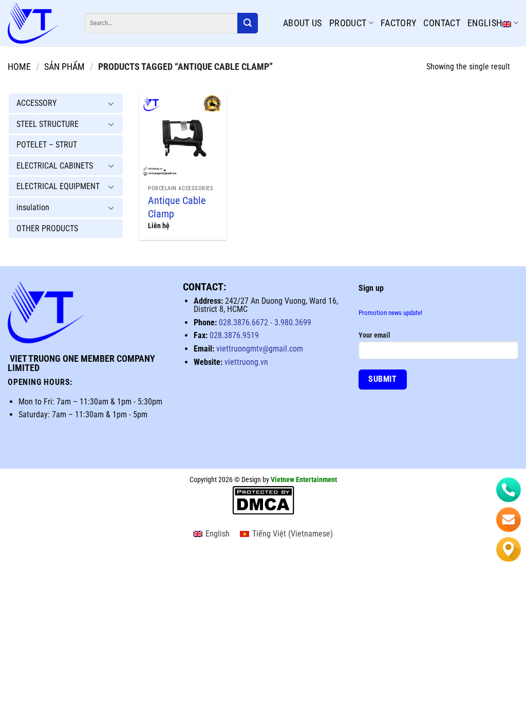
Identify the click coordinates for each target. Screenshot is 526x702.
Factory (399, 22)
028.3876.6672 (243, 322)
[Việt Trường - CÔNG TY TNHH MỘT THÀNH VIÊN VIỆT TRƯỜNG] (38, 23)
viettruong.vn (246, 362)
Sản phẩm (64, 66)
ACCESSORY (36, 103)
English (484, 22)
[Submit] (247, 23)
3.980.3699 (291, 322)
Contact (441, 22)
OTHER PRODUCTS (47, 228)
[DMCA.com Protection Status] (263, 500)
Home (19, 66)
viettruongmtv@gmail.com (259, 349)
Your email (374, 335)
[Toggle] (111, 103)
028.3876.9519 (234, 335)
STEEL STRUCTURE (47, 124)
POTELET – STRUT (46, 145)
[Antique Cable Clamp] (183, 136)
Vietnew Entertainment (304, 479)
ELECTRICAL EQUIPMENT (58, 186)
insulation (32, 207)
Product (348, 22)
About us (302, 22)
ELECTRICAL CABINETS (54, 166)
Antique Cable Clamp (176, 207)
